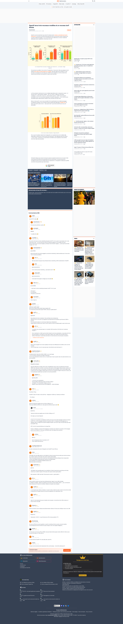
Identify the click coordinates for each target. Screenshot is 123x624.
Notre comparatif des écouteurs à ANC (50, 584)
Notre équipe (75, 611)
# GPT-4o (41, 170)
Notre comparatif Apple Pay (27, 584)
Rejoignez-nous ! (82, 575)
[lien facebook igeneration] (63, 605)
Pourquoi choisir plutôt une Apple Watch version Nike (73, 585)
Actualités (77, 25)
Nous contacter (89, 611)
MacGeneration (42, 558)
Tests (75, 238)
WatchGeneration (42, 561)
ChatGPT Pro (63, 102)
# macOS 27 (68, 3)
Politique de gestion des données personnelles (62, 611)
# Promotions (49, 3)
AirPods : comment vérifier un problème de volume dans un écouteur (76, 582)
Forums (21, 563)
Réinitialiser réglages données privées (61, 616)
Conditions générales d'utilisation (45, 611)
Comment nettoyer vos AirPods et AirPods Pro (71, 583)
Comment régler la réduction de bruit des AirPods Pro (73, 588)
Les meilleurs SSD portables (47, 582)
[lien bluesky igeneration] (68, 605)
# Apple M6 (55, 3)
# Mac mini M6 (42, 3)
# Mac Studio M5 (80, 3)
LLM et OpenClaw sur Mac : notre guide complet (62, 6)
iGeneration (25, 561)
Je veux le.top (23, 565)
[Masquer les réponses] (29, 228)
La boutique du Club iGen (25, 567)
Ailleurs (69, 30)
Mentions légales (34, 611)
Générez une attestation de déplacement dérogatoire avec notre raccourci (77, 589)
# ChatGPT (36, 170)
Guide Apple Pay (65, 584)
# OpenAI (30, 170)
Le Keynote (22, 566)
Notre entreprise (81, 611)
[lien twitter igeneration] (66, 605)
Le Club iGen (25, 558)
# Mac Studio (61, 3)
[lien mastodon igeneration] (61, 605)
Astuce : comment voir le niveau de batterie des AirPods (73, 587)
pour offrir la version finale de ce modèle (42, 71)
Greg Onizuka (32, 29)
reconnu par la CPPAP (52, 615)
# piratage (74, 3)
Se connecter (67, 550)
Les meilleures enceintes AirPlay (28, 582)
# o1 (45, 170)
